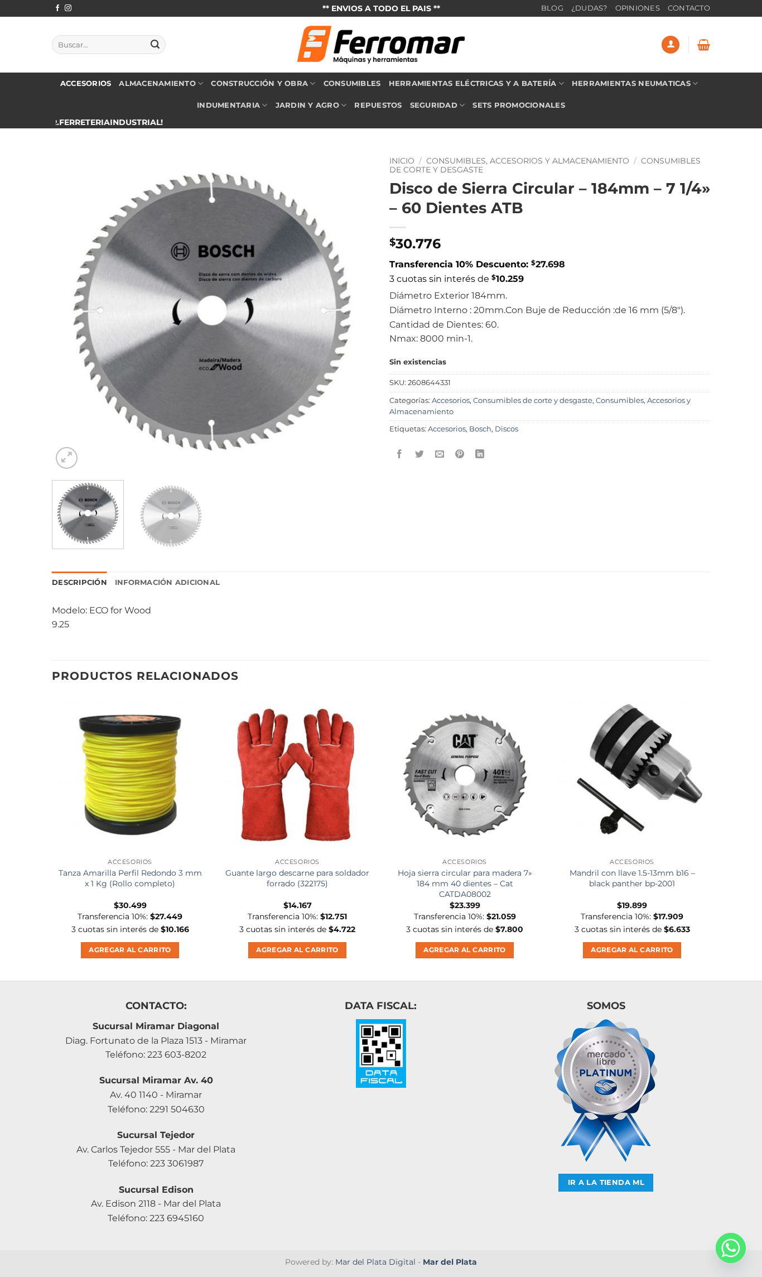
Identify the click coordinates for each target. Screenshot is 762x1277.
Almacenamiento (157, 83)
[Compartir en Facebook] (399, 454)
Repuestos (378, 105)
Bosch (480, 429)
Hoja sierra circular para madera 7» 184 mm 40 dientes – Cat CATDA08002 (465, 883)
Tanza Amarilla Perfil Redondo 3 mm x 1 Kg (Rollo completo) (130, 878)
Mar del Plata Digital (375, 1262)
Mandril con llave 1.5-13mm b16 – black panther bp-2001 (632, 878)
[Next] (352, 311)
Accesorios (86, 83)
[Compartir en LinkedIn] (480, 454)
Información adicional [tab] (167, 582)
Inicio (401, 160)
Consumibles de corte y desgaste (532, 400)
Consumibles (352, 83)
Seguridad (433, 105)
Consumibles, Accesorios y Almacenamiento (527, 160)
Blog (552, 8)
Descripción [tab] (79, 582)
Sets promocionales (518, 105)
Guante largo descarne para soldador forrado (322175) (297, 878)
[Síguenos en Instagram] (68, 8)
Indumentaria (228, 105)
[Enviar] (155, 44)
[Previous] (72, 311)
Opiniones (637, 8)
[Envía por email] (440, 454)
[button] (670, 45)
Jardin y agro (307, 105)
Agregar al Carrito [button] (130, 950)
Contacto (689, 8)
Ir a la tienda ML (606, 1182)
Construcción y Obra (259, 83)
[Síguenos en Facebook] (57, 8)
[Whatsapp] (731, 1248)
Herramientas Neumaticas (631, 83)
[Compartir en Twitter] (420, 454)
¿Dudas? (589, 8)
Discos (506, 429)
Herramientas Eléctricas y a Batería (473, 83)
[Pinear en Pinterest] (460, 454)
